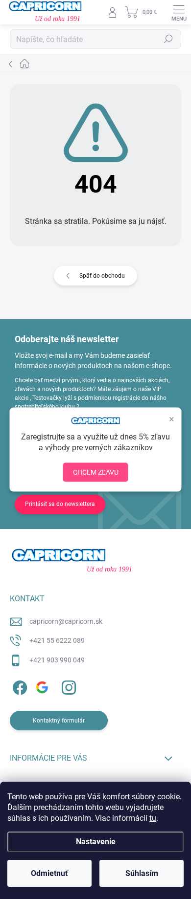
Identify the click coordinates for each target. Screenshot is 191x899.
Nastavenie (96, 841)
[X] (42, 686)
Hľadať (168, 39)
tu (152, 818)
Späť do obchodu (102, 275)
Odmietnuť (49, 873)
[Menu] (179, 12)
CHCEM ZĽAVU (96, 472)
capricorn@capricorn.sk (65, 621)
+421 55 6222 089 (57, 640)
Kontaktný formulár (59, 720)
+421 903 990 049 (57, 660)
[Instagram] (67, 686)
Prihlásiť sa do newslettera (60, 504)
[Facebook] (18, 686)
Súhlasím (141, 873)
